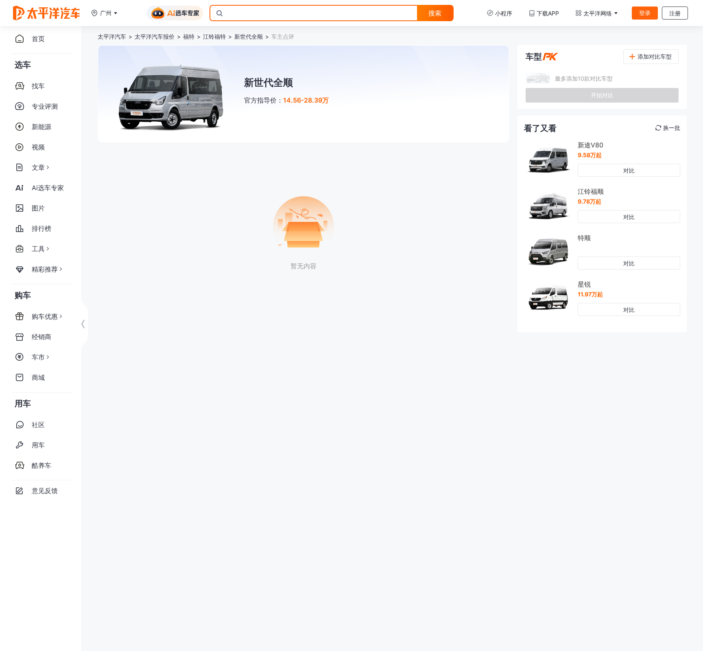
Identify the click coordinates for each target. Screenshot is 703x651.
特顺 (584, 238)
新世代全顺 (248, 36)
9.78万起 (589, 201)
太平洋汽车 (112, 36)
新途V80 (590, 145)
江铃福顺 (591, 191)
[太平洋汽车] (46, 13)
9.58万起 (590, 154)
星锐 (584, 284)
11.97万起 (590, 294)
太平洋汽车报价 (155, 36)
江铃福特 (214, 36)
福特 (188, 36)
